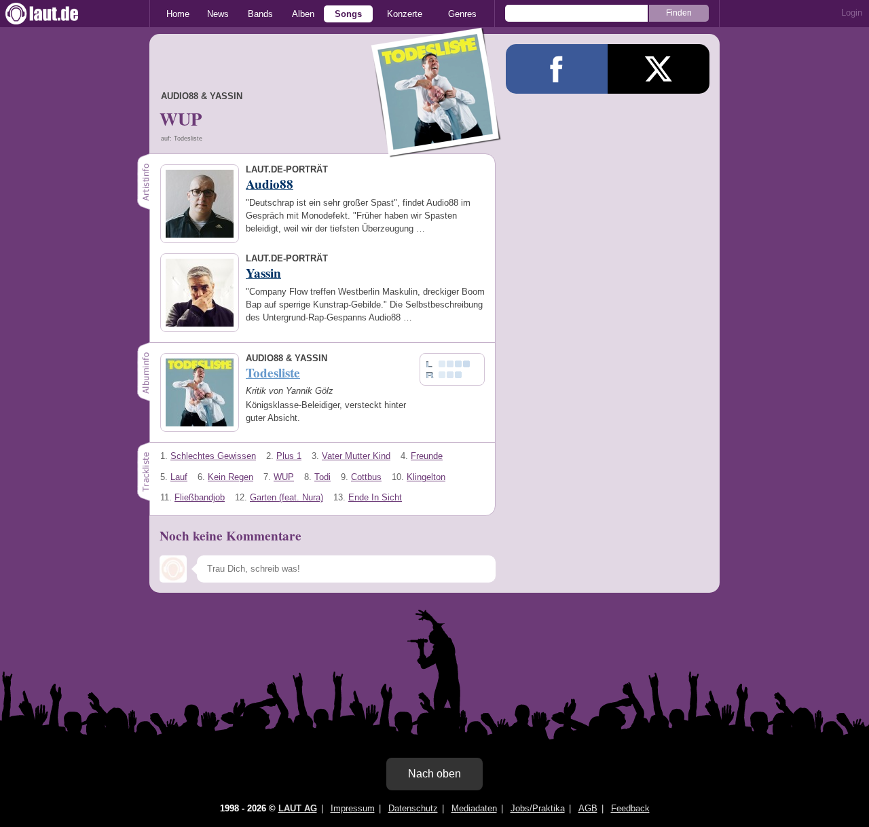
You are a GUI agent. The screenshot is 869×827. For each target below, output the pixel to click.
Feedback (630, 808)
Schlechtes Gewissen (213, 456)
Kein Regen (230, 477)
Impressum (353, 808)
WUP (284, 477)
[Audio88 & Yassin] (436, 148)
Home (177, 14)
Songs (348, 14)
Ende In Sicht (375, 497)
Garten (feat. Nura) (286, 497)
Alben (303, 14)
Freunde (427, 456)
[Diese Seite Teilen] (557, 69)
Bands (260, 14)
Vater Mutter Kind (356, 456)
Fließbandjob (199, 497)
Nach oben (434, 773)
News (218, 14)
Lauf (178, 477)
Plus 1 (288, 456)
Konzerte (404, 14)
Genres (462, 14)
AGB (587, 808)
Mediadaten (474, 808)
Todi (322, 477)
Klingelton (426, 477)
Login (851, 12)
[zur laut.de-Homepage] (54, 13)
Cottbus (366, 477)
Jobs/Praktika (538, 808)
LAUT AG (297, 808)
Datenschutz (413, 808)
